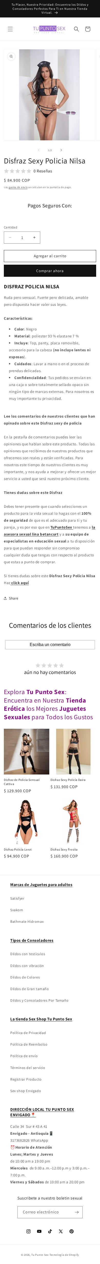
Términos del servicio (27, 1067)
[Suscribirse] (76, 1212)
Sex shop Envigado (25, 1090)
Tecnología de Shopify (64, 1255)
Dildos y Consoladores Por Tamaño (39, 1000)
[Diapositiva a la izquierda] (38, 150)
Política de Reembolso (29, 1044)
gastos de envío (18, 187)
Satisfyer (17, 898)
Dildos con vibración (27, 965)
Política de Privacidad (28, 1032)
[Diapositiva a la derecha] (61, 150)
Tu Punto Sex (39, 1255)
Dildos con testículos (27, 954)
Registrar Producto (26, 1079)
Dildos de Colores (25, 977)
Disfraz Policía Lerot (18, 849)
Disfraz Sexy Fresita (64, 849)
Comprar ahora (50, 270)
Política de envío (24, 1056)
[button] (10, 29)
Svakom (16, 910)
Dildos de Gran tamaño (29, 988)
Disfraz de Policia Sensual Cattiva (22, 782)
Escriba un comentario (50, 644)
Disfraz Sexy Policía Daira (68, 780)
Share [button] (13, 598)
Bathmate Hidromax (27, 921)
